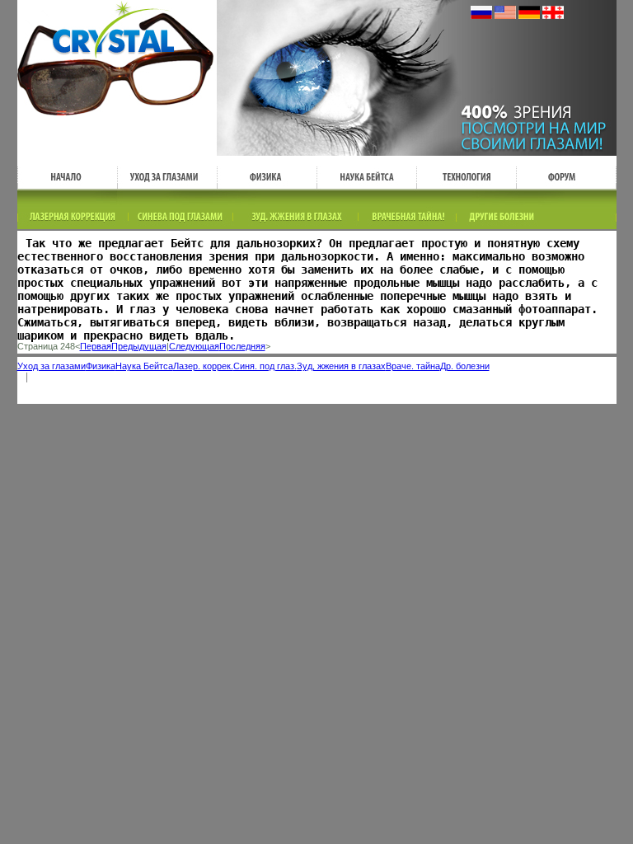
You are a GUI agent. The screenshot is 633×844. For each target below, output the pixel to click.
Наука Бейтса (144, 366)
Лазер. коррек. (203, 366)
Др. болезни (465, 366)
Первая (95, 346)
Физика (100, 366)
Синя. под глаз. (265, 366)
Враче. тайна (413, 366)
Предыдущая (138, 346)
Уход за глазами (51, 366)
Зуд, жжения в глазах (341, 366)
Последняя (242, 346)
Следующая (194, 346)
